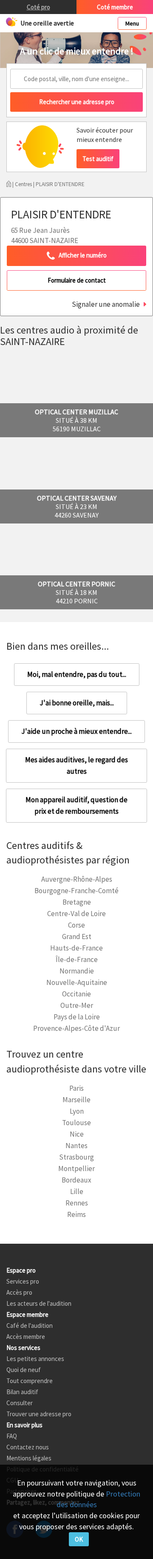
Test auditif (97, 159)
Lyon (77, 1111)
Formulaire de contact (77, 280)
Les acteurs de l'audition (38, 1303)
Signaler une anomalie (106, 304)
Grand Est (76, 936)
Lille (76, 1191)
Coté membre (115, 7)
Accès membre (25, 1337)
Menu (132, 23)
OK (79, 1539)
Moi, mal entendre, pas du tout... (76, 674)
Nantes (76, 1145)
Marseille (76, 1099)
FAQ (11, 1436)
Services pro (22, 1281)
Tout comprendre (29, 1381)
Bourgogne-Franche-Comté (76, 890)
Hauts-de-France (76, 948)
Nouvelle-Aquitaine (76, 982)
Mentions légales (28, 1458)
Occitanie (76, 994)
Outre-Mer (76, 1005)
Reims (76, 1214)
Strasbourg (76, 1157)
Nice (77, 1134)
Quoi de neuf (23, 1370)
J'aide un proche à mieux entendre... (76, 731)
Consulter (19, 1403)
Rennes (76, 1203)
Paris (76, 1088)
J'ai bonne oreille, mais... (77, 702)
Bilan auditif (22, 1392)
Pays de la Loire (77, 1016)
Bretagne (76, 902)
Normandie (77, 971)
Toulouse (76, 1122)
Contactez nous (27, 1447)
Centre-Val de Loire (76, 913)
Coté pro (38, 7)
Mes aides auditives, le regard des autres (76, 765)
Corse (76, 925)
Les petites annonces (35, 1359)
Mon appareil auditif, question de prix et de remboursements (77, 805)
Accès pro (19, 1292)
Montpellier (76, 1168)
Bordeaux (76, 1180)
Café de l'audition (29, 1325)
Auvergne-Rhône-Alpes (76, 879)
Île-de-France (77, 959)
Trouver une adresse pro (38, 1414)
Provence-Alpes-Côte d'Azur (76, 1028)
